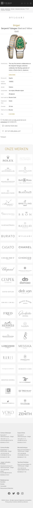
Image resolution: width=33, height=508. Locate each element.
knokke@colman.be (5, 455)
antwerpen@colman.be (6, 440)
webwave (25, 502)
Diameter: (3, 106)
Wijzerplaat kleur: (4, 102)
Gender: (3, 87)
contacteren (4, 122)
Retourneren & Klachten (6, 488)
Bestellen (2, 482)
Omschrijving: (4, 63)
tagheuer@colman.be (23, 469)
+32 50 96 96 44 (4, 453)
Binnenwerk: (4, 78)
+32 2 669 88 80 (22, 453)
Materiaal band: (5, 110)
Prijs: (2, 114)
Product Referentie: (3, 82)
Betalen (2, 484)
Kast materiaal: (4, 97)
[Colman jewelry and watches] (7, 3)
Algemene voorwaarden (25, 500)
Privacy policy (8, 502)
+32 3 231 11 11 (4, 438)
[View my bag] (21, 3)
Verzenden (3, 486)
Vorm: (2, 94)
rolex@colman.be (22, 440)
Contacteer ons (11, 126)
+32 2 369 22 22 (22, 468)
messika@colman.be (23, 455)
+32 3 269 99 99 (4, 469)
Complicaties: (4, 90)
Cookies (15, 502)
